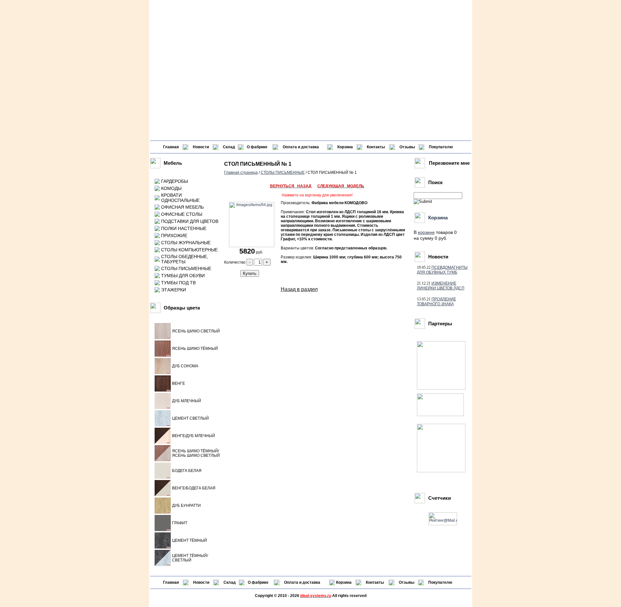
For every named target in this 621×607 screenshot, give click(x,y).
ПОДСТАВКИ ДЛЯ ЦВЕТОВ (189, 221)
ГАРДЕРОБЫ (174, 181)
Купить (249, 273)
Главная (171, 147)
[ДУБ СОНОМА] (163, 373)
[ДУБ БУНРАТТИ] (163, 512)
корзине (426, 232)
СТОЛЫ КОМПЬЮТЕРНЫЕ (189, 249)
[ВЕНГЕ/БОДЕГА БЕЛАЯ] (163, 495)
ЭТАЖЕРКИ (173, 289)
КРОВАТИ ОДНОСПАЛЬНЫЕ (180, 198)
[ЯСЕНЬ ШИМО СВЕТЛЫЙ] (163, 338)
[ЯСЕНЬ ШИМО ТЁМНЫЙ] (163, 355)
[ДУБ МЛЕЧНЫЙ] (163, 407)
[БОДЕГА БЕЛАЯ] (163, 477)
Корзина (345, 147)
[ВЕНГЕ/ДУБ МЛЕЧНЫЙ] (163, 442)
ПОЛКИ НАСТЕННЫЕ (183, 228)
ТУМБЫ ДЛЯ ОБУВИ (183, 275)
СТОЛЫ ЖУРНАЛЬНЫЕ (186, 242)
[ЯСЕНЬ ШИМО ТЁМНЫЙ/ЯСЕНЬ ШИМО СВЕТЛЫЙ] (163, 460)
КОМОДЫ (171, 188)
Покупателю (441, 147)
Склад (229, 147)
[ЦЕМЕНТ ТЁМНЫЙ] (163, 547)
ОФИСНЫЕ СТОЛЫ (181, 214)
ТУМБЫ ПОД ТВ (178, 282)
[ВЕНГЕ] (163, 390)
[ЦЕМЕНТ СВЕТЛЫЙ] (163, 425)
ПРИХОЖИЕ (174, 235)
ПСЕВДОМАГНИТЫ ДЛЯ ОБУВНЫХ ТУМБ (442, 270)
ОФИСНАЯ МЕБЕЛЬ (182, 207)
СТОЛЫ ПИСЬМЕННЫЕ (186, 268)
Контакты (376, 147)
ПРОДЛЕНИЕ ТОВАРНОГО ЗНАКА (436, 301)
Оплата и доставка (301, 147)
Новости (201, 147)
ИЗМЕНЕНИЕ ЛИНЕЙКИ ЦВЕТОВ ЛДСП (440, 285)
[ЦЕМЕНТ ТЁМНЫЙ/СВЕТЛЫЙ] (163, 564)
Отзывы (407, 147)
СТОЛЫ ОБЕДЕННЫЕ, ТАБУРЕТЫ (184, 259)
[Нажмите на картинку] (250, 246)
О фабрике (257, 147)
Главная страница (241, 172)
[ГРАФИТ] (163, 530)
